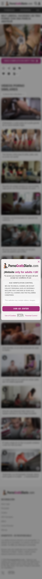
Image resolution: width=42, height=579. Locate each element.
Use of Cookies (10, 316)
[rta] (20, 317)
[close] (39, 262)
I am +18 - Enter (21, 309)
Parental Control (31, 316)
